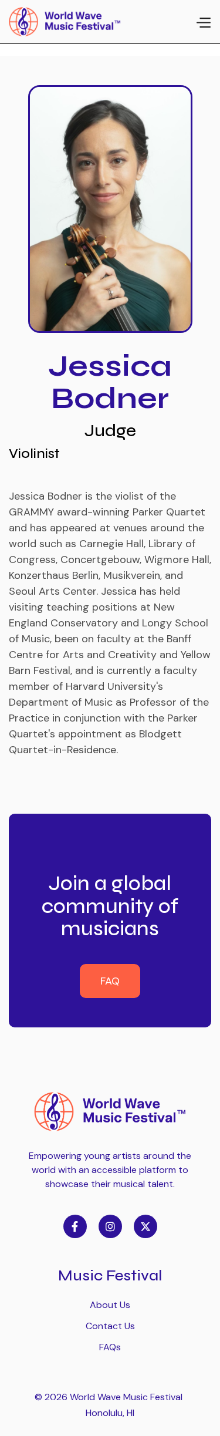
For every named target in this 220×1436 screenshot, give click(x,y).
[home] (65, 21)
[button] (203, 22)
